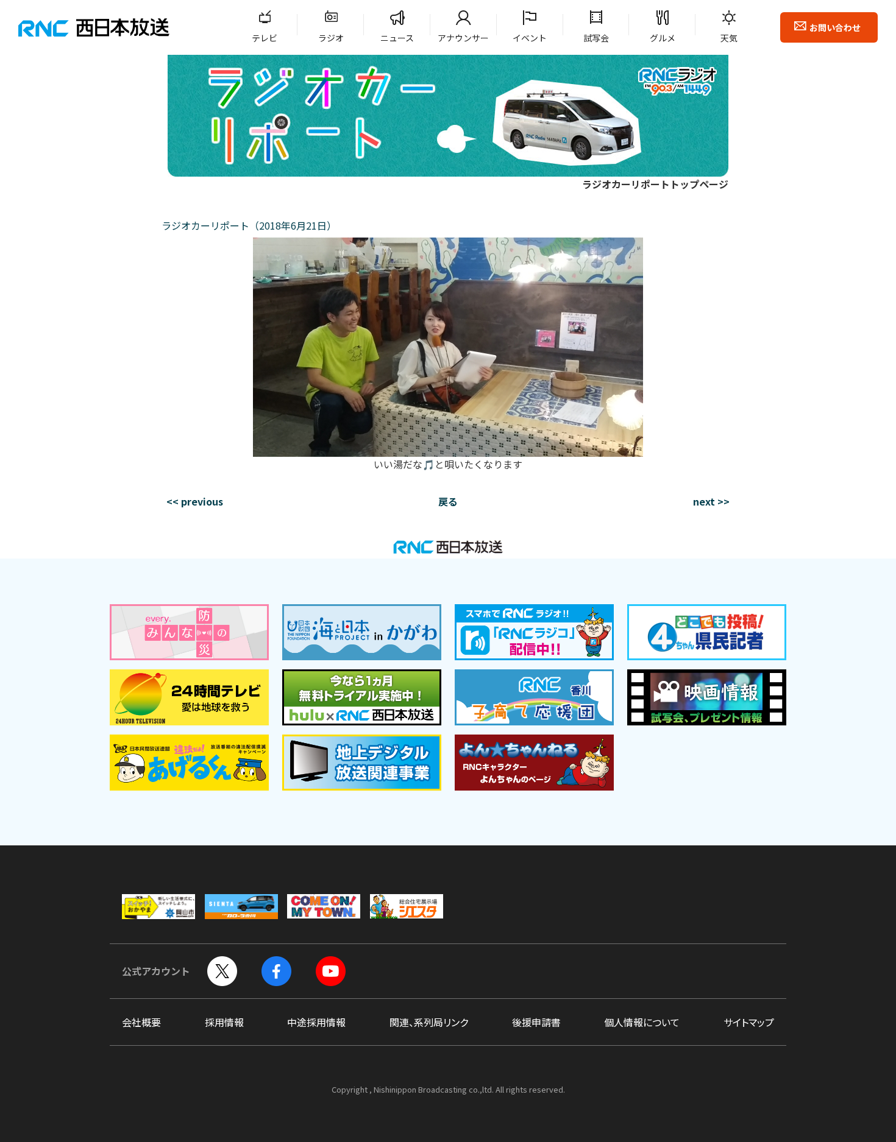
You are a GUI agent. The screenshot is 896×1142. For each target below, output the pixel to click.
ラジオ (331, 38)
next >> (711, 501)
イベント (530, 38)
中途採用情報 (316, 1022)
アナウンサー (463, 38)
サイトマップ (749, 1022)
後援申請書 (536, 1022)
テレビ (264, 38)
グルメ (662, 38)
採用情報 (224, 1022)
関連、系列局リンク (428, 1022)
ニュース (397, 38)
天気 (729, 38)
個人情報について (642, 1022)
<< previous (194, 501)
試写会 (596, 38)
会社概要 (141, 1022)
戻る (448, 501)
